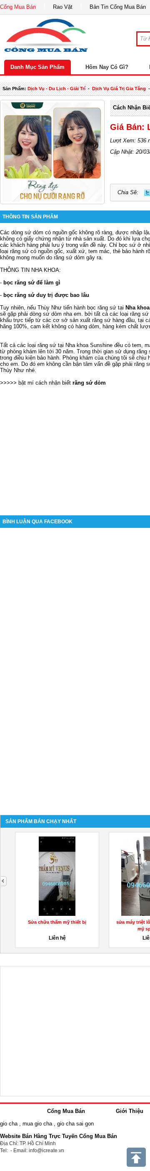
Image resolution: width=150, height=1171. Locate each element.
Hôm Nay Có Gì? (106, 67)
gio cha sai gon (75, 1123)
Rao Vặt (62, 7)
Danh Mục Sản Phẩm (37, 67)
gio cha (9, 1123)
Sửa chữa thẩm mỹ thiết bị (57, 922)
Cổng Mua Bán (18, 7)
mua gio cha (37, 1123)
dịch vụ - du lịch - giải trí (56, 88)
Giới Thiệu (129, 1111)
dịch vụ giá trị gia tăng (119, 88)
